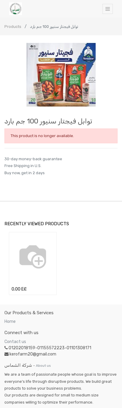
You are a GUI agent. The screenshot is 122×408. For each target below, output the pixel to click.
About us (43, 365)
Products (12, 26)
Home (10, 321)
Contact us (15, 341)
